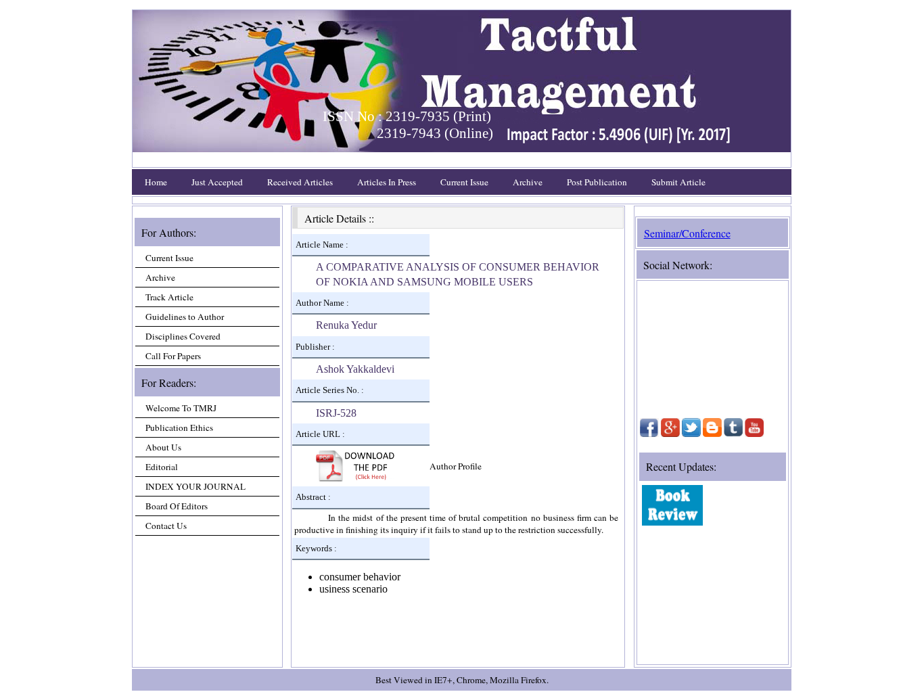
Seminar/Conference (687, 233)
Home (156, 182)
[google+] (670, 434)
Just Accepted (217, 182)
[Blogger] (712, 434)
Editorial (161, 467)
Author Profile (456, 466)
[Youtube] (754, 434)
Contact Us (166, 526)
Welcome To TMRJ (180, 408)
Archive (527, 182)
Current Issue (464, 182)
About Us (163, 447)
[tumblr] (733, 434)
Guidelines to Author (184, 316)
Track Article (169, 297)
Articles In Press (386, 182)
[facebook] (649, 434)
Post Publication (597, 182)
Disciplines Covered (183, 336)
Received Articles (300, 182)
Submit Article (678, 182)
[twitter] (691, 434)
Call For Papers (173, 356)
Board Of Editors (176, 506)
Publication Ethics (179, 427)
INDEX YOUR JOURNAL (195, 486)
